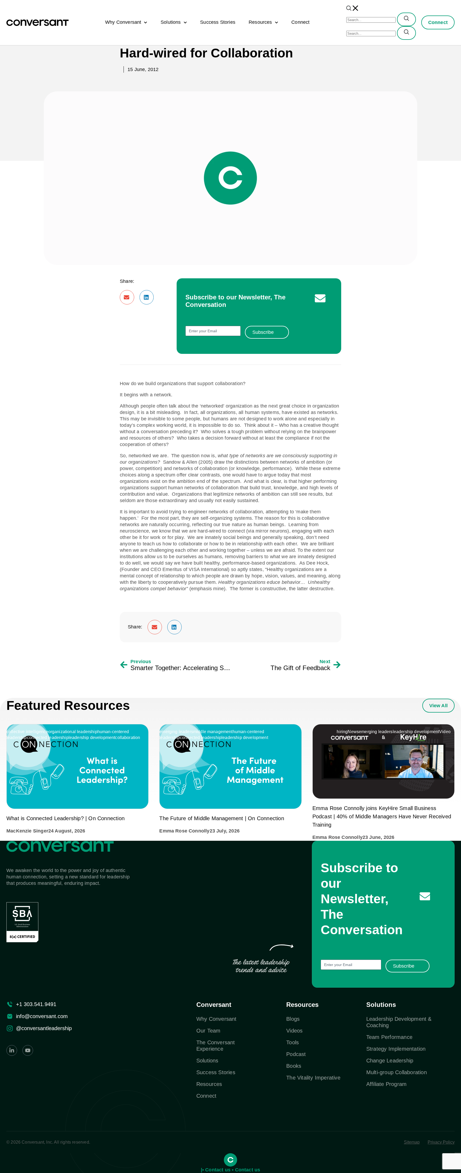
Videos (294, 1031)
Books (293, 1066)
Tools (292, 1042)
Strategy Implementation (396, 1049)
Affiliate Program (386, 1084)
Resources (260, 22)
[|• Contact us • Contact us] (230, 1160)
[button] (127, 297)
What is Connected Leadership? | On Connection (65, 818)
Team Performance (389, 1037)
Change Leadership (389, 1060)
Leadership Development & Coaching (399, 1022)
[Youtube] (27, 1050)
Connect (300, 22)
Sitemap (412, 1142)
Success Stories (217, 22)
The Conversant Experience (215, 1045)
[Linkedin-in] (11, 1050)
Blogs (293, 1019)
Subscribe (263, 332)
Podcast (296, 1054)
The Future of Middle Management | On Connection (221, 818)
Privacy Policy (441, 1142)
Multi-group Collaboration (396, 1072)
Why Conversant (123, 22)
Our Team (208, 1031)
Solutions (171, 22)
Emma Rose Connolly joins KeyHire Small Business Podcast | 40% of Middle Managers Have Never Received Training (381, 816)
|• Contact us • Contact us (230, 1169)
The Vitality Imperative (313, 1078)
